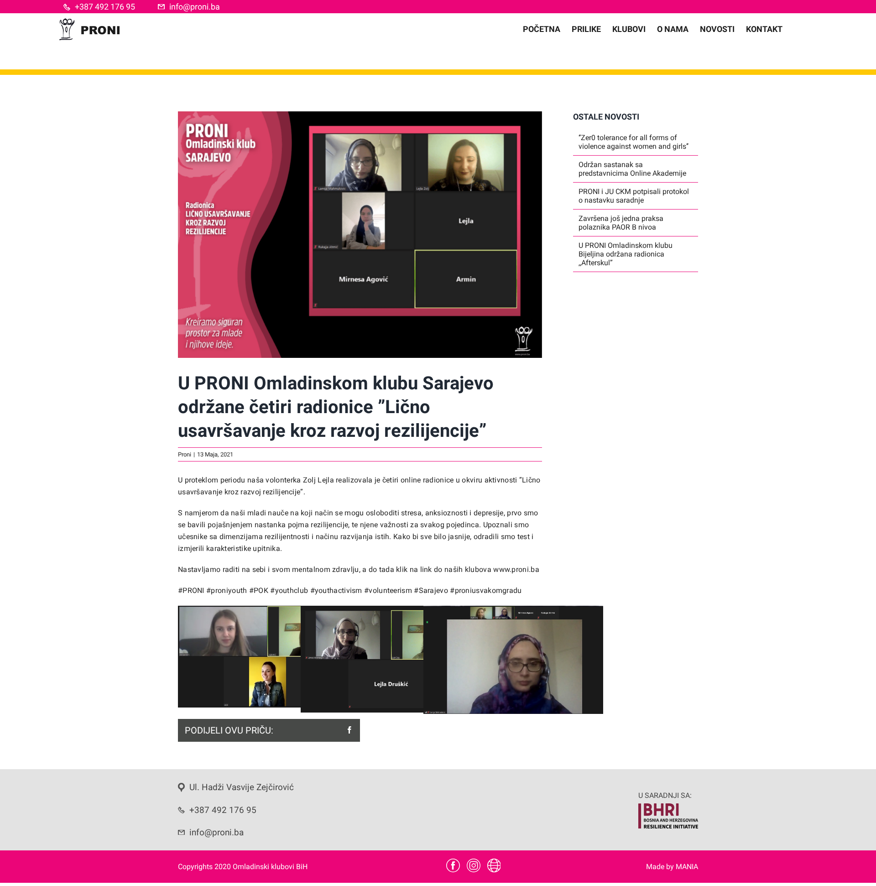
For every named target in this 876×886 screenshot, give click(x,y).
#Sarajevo (432, 590)
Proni (184, 454)
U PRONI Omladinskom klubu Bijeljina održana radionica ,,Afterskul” (626, 254)
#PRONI (192, 590)
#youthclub (289, 590)
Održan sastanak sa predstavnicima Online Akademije (632, 169)
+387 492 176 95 (105, 6)
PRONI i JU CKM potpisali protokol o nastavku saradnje (634, 195)
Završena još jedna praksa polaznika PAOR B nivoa (621, 222)
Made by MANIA (672, 866)
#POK (258, 590)
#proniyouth (227, 590)
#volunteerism (389, 590)
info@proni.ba (194, 6)
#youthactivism (337, 590)
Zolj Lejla (318, 480)
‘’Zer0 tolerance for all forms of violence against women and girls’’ (633, 142)
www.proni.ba (516, 569)
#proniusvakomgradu (485, 590)
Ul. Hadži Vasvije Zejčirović (241, 787)
